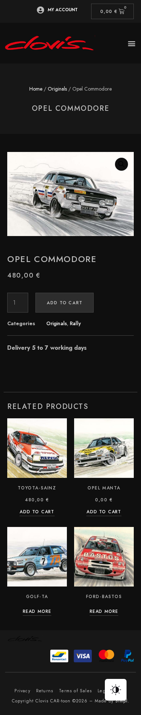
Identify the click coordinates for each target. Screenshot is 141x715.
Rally (75, 323)
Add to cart (64, 303)
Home (35, 88)
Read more (37, 612)
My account (63, 9)
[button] (131, 43)
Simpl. (122, 701)
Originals (57, 88)
